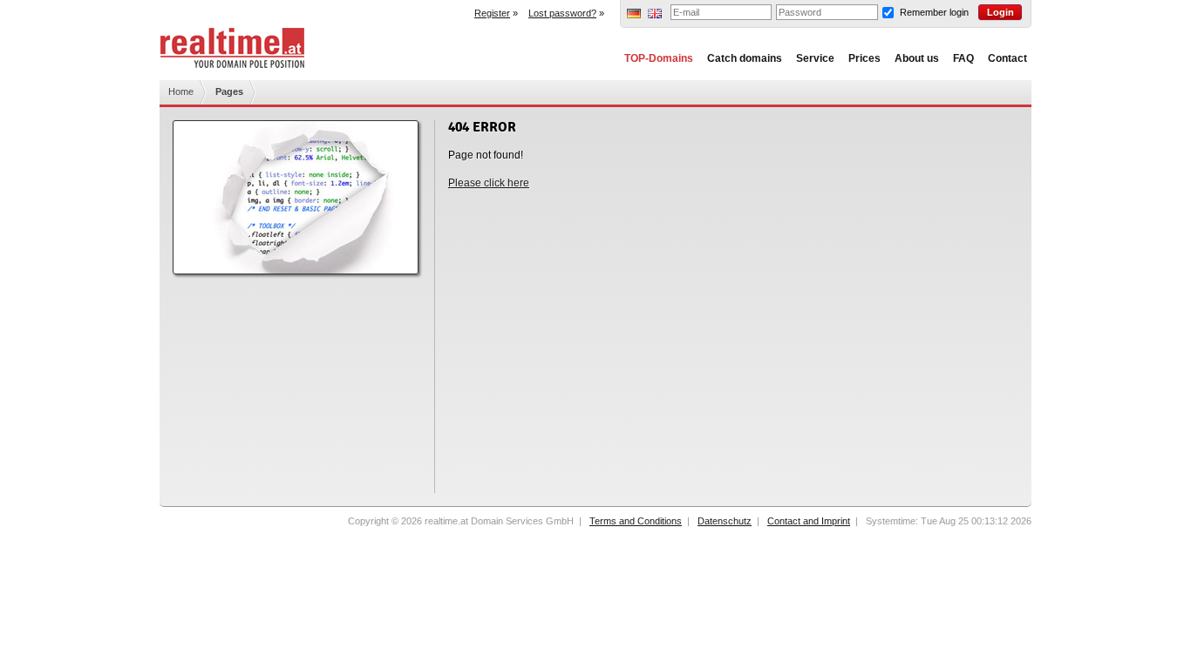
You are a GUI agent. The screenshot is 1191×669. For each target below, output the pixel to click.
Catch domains (744, 58)
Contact (1007, 58)
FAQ (963, 58)
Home (181, 91)
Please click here (488, 183)
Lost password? (562, 13)
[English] (655, 15)
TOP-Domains (658, 58)
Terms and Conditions (635, 521)
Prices (864, 58)
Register (492, 13)
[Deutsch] (634, 15)
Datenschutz (725, 521)
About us (917, 58)
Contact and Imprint (808, 521)
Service (815, 58)
